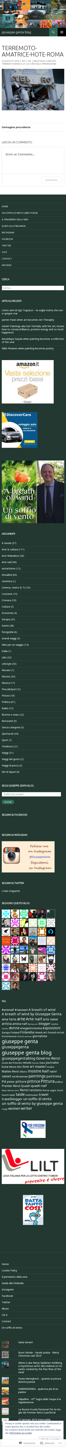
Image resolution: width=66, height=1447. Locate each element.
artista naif (19, 1024)
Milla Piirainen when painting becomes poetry (28, 348)
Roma (45, 1090)
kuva (5, 1067)
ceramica (7, 581)
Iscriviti (8, 801)
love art (28, 1066)
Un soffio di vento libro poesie (20, 212)
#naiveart (21, 1010)
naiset (6, 1076)
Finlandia (27, 1032)
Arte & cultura (10, 549)
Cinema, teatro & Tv (13, 587)
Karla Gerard (25, 1342)
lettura (12, 1066)
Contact (7, 258)
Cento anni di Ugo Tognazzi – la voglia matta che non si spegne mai (32, 312)
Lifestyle (6, 663)
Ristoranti (7, 721)
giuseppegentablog (18, 1058)
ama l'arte (9, 1019)
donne (14, 1028)
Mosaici (6, 670)
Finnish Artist (56, 1032)
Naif (45, 1071)
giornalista (40, 1036)
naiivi (53, 1071)
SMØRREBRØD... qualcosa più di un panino (38, 1390)
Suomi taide (8, 1094)
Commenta (51, 179)
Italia (5, 651)
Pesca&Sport (9, 689)
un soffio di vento (37, 1098)
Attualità (7, 574)
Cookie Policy (9, 1270)
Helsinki (27, 1062)
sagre (53, 1090)
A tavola (6, 543)
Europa (6, 619)
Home (5, 206)
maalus (50, 1066)
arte (21, 1019)
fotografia (7, 632)
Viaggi (5, 752)
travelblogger (12, 1099)
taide (20, 1094)
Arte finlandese (10, 555)
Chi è (4, 252)
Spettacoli (7, 733)
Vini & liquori (9, 771)
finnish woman (25, 1036)
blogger (45, 1023)
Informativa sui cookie (21, 1432)
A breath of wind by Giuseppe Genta (31, 1014)
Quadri (25, 1086)
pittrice (33, 1081)
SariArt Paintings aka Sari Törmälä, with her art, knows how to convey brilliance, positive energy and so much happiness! (33, 329)
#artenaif (8, 1010)
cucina (54, 1024)
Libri (4, 657)
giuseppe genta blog (16, 32)
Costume (7, 594)
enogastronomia (31, 1028)
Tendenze (7, 746)
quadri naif (39, 1086)
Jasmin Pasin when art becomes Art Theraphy (28, 319)
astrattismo (8, 568)
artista (7, 1023)
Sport (5, 740)
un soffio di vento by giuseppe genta (32, 1103)
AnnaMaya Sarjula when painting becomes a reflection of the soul (33, 340)
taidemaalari (32, 1094)
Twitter (6, 245)
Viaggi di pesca (10, 765)
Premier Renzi (11, 1086)
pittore (20, 1081)
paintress (53, 1076)
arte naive (50, 1019)
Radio (5, 708)
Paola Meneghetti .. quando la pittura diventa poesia (39, 1380)
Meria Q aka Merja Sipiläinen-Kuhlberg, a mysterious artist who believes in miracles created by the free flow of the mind (40, 1367)
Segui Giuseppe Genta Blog (18, 785)
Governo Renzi (48, 1058)
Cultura (6, 606)
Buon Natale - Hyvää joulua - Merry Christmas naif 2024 (38, 1354)
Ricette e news (10, 714)
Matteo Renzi (10, 1071)
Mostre (6, 676)
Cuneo (5, 1028)
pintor (11, 1082)
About (5, 1308)
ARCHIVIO (7, 265)
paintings (37, 1075)
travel (43, 1094)
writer (26, 1108)
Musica (6, 682)
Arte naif (7, 562)
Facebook (7, 239)
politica (59, 1081)
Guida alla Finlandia (14, 226)
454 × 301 (26, 60)
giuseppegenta (15, 1046)
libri (19, 1066)
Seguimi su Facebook (14, 814)
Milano (23, 1071)
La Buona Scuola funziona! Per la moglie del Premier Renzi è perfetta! (39, 1411)
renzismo (35, 1090)
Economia (7, 613)
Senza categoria (11, 727)
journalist (52, 1062)
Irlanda (35, 1063)
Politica (6, 702)
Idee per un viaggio (13, 644)
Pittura (6, 695)
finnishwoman (9, 1036)
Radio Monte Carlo (10, 1090)
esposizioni (51, 1028)
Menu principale (62, 32)
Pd (4, 1081)
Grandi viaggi (9, 638)
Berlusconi (33, 1024)
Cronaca (6, 600)
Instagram (8, 232)
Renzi (24, 1090)
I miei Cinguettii (11, 891)
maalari (40, 1066)
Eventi (5, 625)
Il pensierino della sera (15, 219)
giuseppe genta (20, 1041)
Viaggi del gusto (11, 759)
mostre (34, 1071)
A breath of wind (42, 1009)
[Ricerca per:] (33, 288)
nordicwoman (20, 1076)
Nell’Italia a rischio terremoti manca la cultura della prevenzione (29, 62)
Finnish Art (41, 1032)
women (14, 1108)
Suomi (60, 1090)
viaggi (5, 1109)
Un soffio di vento (12, 1327)
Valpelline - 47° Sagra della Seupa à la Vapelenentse (39, 1400)
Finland (15, 1032)
